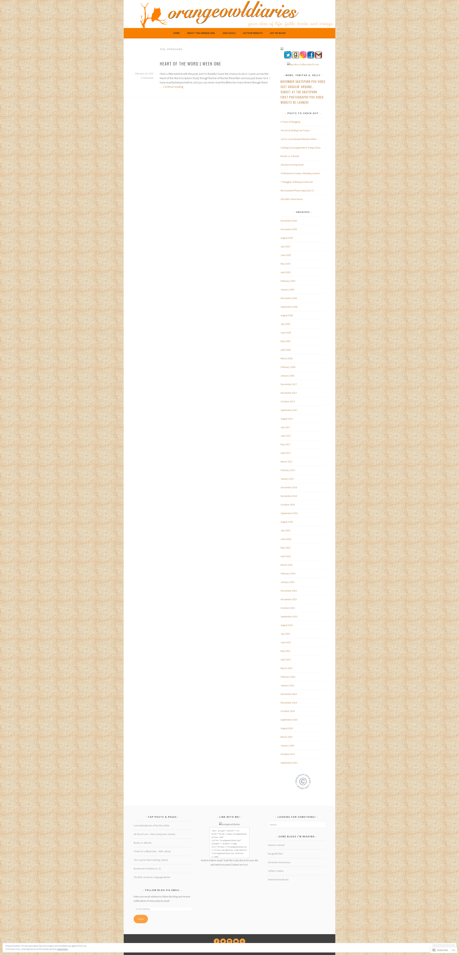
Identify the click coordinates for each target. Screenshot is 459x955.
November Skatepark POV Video (303, 81)
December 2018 (289, 298)
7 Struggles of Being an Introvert (297, 182)
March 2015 (286, 668)
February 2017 (288, 470)
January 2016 (287, 582)
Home (176, 33)
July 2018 (285, 324)
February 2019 (288, 281)
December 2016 (289, 487)
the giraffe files (275, 853)
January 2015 (287, 685)
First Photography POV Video (302, 97)
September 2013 (289, 762)
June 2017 (286, 435)
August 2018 (287, 315)
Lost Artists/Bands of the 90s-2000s (151, 825)
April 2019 (286, 272)
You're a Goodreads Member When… (300, 139)
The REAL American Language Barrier (152, 877)
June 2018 (286, 332)
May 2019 (285, 263)
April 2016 (286, 556)
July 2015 (285, 633)
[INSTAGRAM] (229, 941)
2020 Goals (229, 33)
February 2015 (288, 676)
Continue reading (173, 86)
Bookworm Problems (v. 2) (147, 868)
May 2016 (285, 547)
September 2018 (289, 306)
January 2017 (287, 478)
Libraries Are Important (292, 164)
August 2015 (287, 625)
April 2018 (286, 349)
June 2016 (286, 539)
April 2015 (286, 659)
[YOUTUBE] (236, 941)
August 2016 (287, 521)
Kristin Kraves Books (278, 879)
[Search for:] (296, 824)
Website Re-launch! (295, 102)
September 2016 (289, 513)
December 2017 (289, 384)
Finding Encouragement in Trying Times (300, 147)
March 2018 (286, 358)
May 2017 (285, 444)
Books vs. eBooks (143, 842)
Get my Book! (278, 33)
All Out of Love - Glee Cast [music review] (154, 834)
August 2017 (287, 418)
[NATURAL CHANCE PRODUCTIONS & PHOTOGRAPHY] (242, 941)
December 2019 (289, 229)
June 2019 (286, 255)
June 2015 (286, 642)
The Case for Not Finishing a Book (151, 860)
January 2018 (287, 375)
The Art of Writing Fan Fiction (295, 130)
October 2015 (288, 608)
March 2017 (286, 461)
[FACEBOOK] (216, 941)
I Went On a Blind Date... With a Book (152, 851)
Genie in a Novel (276, 845)
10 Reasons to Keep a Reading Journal (300, 173)
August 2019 (287, 237)
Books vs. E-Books (290, 156)
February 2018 (288, 367)
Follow (140, 919)
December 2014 (289, 694)
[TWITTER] (223, 941)
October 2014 (288, 711)
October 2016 (288, 504)
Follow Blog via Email (162, 890)
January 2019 (287, 289)
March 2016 (286, 564)
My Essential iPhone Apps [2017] (297, 190)
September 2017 (289, 410)
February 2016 (288, 573)
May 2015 (285, 651)
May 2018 (285, 341)
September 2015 (289, 616)
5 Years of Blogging (290, 121)
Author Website (253, 33)
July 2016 (285, 530)
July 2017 (285, 427)
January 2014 (287, 745)
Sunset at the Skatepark (299, 92)
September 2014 (289, 719)
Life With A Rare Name (292, 199)
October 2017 (288, 401)
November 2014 (289, 702)
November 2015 (289, 599)
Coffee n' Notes (275, 870)
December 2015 (289, 590)
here (245, 864)
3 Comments (147, 78)
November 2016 (289, 496)
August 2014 (287, 728)
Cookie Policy (62, 949)
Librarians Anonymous (279, 862)
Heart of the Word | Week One (190, 63)
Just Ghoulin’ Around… (297, 87)
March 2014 (286, 736)
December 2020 (289, 220)
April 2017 (286, 453)
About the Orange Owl (201, 33)
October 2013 (288, 754)
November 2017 (289, 392)
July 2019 (285, 246)
